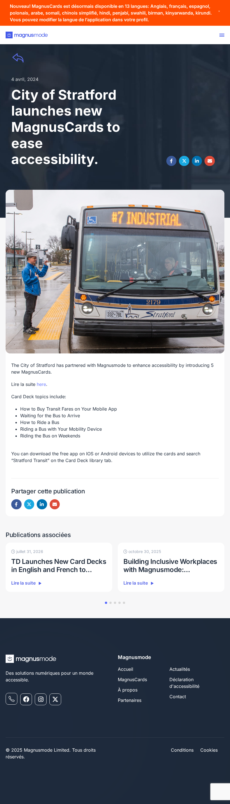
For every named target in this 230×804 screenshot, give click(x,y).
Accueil (125, 669)
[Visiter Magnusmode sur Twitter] (55, 699)
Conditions (182, 750)
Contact (177, 696)
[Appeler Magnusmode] (11, 699)
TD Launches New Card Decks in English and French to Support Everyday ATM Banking (58, 566)
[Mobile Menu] (220, 35)
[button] (106, 602)
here (41, 384)
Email (209, 161)
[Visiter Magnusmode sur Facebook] (26, 699)
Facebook (171, 161)
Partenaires (129, 700)
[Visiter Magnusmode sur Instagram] (41, 699)
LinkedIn (197, 161)
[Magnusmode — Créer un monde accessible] (27, 35)
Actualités (179, 669)
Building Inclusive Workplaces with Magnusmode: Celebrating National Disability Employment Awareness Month (170, 566)
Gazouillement (184, 161)
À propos (127, 690)
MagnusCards (132, 679)
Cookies (209, 750)
